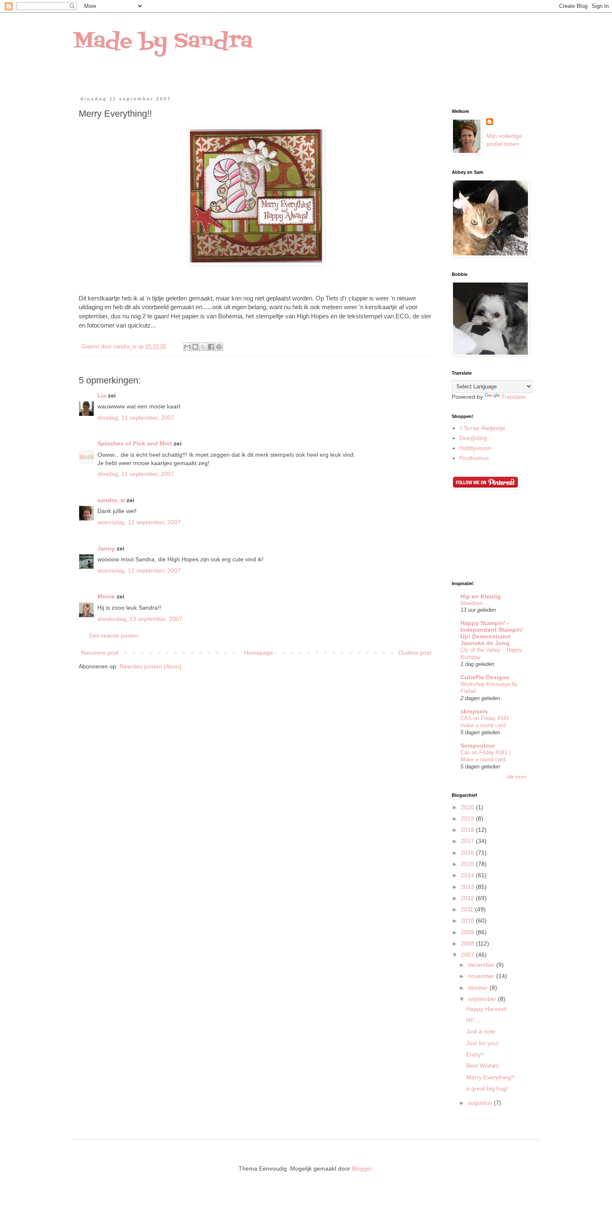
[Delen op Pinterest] (219, 347)
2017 (468, 841)
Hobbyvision (475, 448)
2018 (468, 829)
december (482, 964)
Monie (106, 596)
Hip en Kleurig (480, 596)
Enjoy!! (475, 1054)
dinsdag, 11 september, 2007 (135, 417)
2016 (468, 852)
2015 (468, 864)
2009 (468, 932)
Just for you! (482, 1043)
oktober (479, 987)
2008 (468, 943)
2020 (468, 807)
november (482, 976)
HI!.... (473, 1020)
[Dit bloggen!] (195, 347)
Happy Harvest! (486, 1009)
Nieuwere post (100, 652)
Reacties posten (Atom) (150, 666)
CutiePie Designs (484, 677)
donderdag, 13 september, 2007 (139, 619)
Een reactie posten (114, 635)
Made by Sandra (162, 42)
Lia (101, 395)
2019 (468, 818)
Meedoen (471, 603)
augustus (481, 1102)
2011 (468, 909)
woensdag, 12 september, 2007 (139, 522)
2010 (468, 920)
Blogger (362, 1168)
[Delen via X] (203, 347)
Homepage (258, 652)
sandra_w (111, 500)
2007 (468, 954)
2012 (468, 898)
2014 (468, 875)
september (483, 999)
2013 (468, 886)
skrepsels (474, 711)
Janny (106, 548)
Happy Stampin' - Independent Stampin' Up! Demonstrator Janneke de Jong (491, 633)
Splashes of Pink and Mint (134, 443)
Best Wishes (482, 1065)
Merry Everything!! (490, 1077)
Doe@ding (473, 438)
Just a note (480, 1031)
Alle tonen (517, 776)
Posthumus (474, 458)
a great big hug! (487, 1088)
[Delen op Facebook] (211, 347)
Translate (513, 396)
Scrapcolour (477, 745)
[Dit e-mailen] (187, 347)
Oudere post (414, 652)
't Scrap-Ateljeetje (482, 428)
